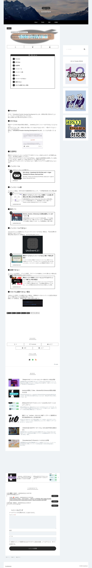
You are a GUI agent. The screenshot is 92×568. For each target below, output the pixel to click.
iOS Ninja (17, 62)
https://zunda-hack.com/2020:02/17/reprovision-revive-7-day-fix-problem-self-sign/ (30, 499)
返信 (54, 496)
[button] (49, 46)
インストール (18, 68)
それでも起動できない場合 (21, 85)
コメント (12, 514)
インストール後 (19, 72)
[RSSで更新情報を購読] (35, 359)
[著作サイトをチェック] (29, 359)
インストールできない (20, 78)
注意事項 (17, 65)
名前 (10, 530)
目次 (32, 55)
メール (11, 536)
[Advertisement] (32, 98)
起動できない (18, 81)
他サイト (17, 75)
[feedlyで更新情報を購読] (32, 359)
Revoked (17, 59)
